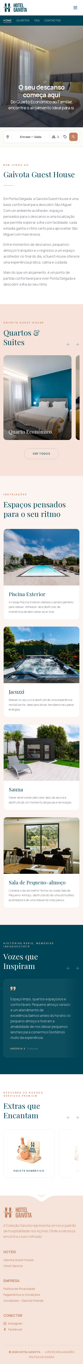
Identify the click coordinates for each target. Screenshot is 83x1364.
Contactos (52, 20)
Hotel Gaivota (13, 1266)
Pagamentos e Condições (21, 1295)
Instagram (15, 1323)
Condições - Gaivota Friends (23, 1301)
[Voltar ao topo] (41, 1197)
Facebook (15, 1329)
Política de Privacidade (19, 1289)
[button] (73, 137)
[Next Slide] (77, 344)
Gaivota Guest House (18, 1260)
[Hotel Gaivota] (15, 7)
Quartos (23, 20)
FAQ (37, 20)
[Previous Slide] (68, 344)
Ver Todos (41, 453)
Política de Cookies (41, 1357)
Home (7, 20)
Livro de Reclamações (59, 1352)
